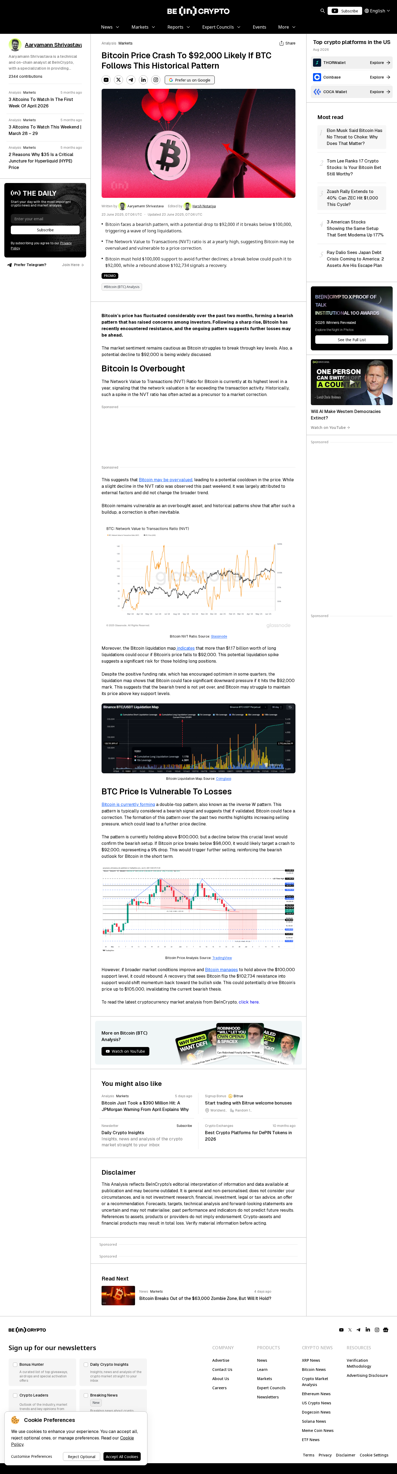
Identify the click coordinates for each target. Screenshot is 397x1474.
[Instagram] (155, 79)
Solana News (314, 1421)
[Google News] (385, 1330)
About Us (220, 1378)
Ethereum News (316, 1393)
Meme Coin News (318, 1430)
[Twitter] (118, 79)
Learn (262, 1369)
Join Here (71, 264)
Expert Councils (271, 1387)
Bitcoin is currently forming (128, 804)
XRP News (311, 1360)
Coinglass (223, 779)
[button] (42, 1372)
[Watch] (352, 382)
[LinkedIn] (143, 79)
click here (249, 1002)
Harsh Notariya (204, 206)
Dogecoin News (316, 1412)
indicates (185, 648)
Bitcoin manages (221, 969)
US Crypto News (316, 1402)
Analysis (109, 43)
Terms (308, 1455)
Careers (219, 1387)
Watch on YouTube (328, 427)
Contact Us (222, 1369)
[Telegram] (131, 79)
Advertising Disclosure (367, 1375)
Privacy (325, 1455)
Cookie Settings (374, 1455)
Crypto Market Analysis (315, 1381)
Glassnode (219, 636)
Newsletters (268, 1397)
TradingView (222, 958)
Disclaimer (345, 1455)
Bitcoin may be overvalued (165, 480)
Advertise (220, 1360)
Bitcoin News (314, 1369)
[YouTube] (106, 79)
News (262, 1360)
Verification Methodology (359, 1363)
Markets (126, 43)
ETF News (310, 1439)
